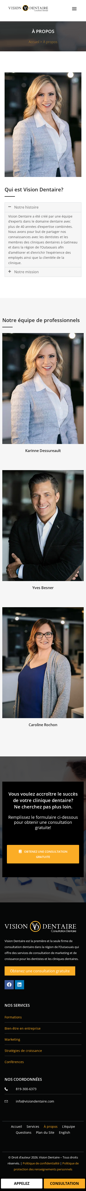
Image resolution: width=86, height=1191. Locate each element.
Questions (23, 1132)
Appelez (21, 1183)
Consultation (64, 1183)
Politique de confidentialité (41, 1163)
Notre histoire (26, 207)
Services (33, 1126)
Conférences (14, 1062)
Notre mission (26, 271)
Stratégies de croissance (23, 1050)
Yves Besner (43, 587)
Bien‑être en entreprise (23, 1028)
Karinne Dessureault (43, 450)
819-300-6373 (26, 1089)
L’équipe (68, 1126)
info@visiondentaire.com (35, 1101)
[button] (74, 8)
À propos (51, 1126)
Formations (13, 1017)
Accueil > (36, 41)
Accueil (16, 1126)
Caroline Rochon (43, 724)
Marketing (12, 1039)
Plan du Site (45, 1132)
